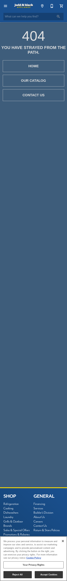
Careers (38, 521)
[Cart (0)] (61, 6)
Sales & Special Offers (16, 530)
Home (33, 66)
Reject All (17, 574)
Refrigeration (11, 504)
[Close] (63, 541)
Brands (7, 526)
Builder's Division (43, 512)
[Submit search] (58, 16)
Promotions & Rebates (16, 534)
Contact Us (33, 95)
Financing (39, 504)
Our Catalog (33, 80)
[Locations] (42, 6)
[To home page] (24, 6)
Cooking (8, 508)
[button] (5, 6)
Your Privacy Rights (33, 565)
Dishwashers (10, 512)
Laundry (8, 517)
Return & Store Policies (47, 530)
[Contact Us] (52, 6)
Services (38, 508)
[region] (33, 558)
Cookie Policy (33, 558)
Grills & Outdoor (13, 521)
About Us (39, 517)
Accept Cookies (48, 574)
